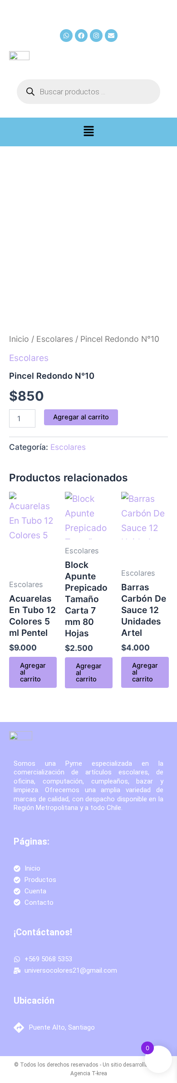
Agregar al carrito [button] (33, 672)
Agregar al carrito (81, 417)
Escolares (54, 339)
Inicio (19, 339)
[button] (88, 132)
